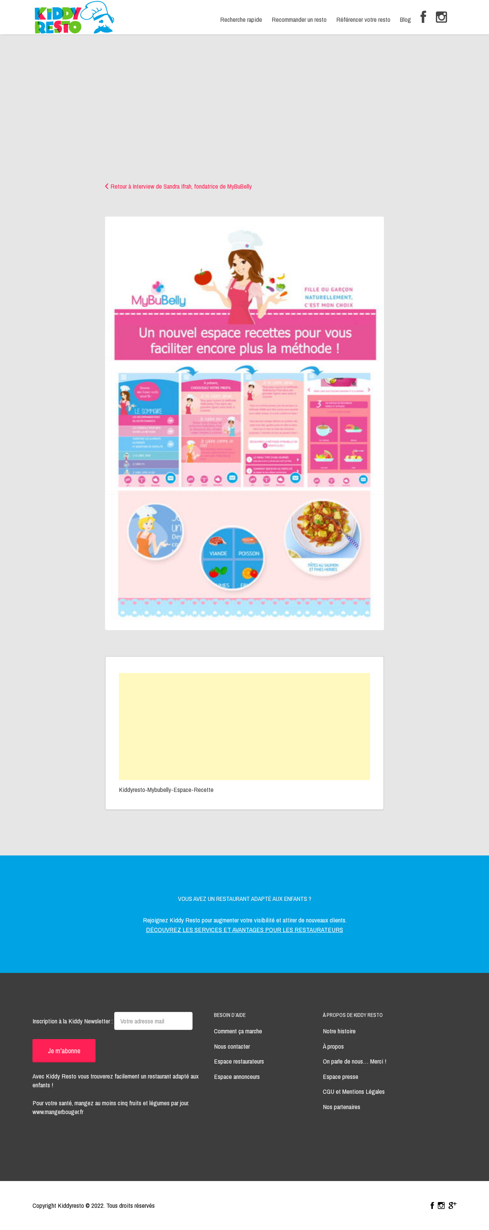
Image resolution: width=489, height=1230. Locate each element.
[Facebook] (423, 17)
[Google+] (453, 1205)
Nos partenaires (341, 1106)
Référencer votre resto (363, 19)
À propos (333, 1046)
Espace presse (340, 1076)
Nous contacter (232, 1046)
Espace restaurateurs (239, 1061)
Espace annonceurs (237, 1076)
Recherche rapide (241, 19)
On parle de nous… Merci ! (354, 1061)
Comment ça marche (238, 1030)
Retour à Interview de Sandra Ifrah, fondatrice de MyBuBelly (181, 186)
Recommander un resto (299, 19)
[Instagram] (441, 17)
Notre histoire (339, 1030)
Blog (405, 19)
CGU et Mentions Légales (354, 1091)
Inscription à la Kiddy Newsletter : (73, 1021)
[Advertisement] (244, 124)
